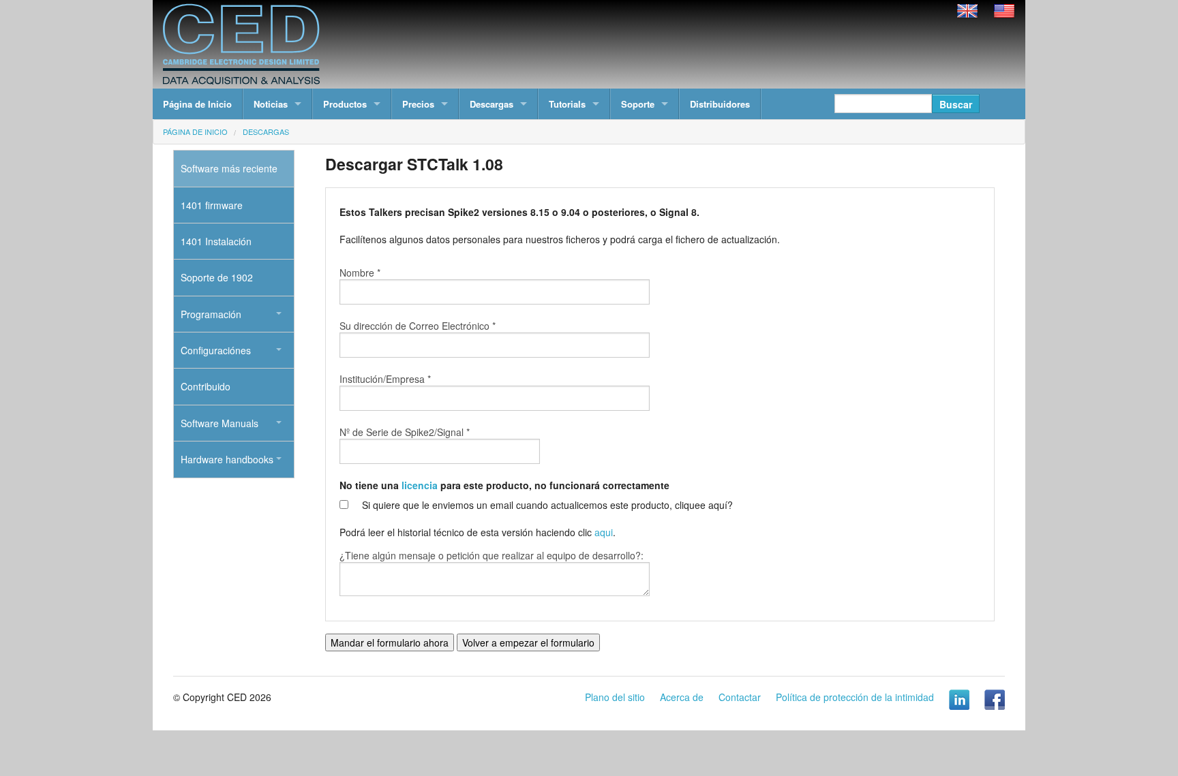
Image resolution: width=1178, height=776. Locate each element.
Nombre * (359, 272)
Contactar (740, 697)
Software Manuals (219, 423)
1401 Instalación (216, 241)
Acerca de (682, 697)
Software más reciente (229, 168)
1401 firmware (212, 205)
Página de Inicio (197, 103)
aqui (603, 532)
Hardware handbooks (227, 459)
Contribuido (205, 386)
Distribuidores (720, 103)
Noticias (271, 103)
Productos (345, 103)
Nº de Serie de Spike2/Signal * (404, 432)
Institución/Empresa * (385, 379)
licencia (420, 485)
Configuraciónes (216, 350)
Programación (211, 314)
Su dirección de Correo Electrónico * (417, 325)
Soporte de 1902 (217, 277)
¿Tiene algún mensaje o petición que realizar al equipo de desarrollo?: (491, 555)
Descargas (491, 103)
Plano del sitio (615, 697)
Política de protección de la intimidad (855, 697)
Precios (418, 103)
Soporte (637, 103)
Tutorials (567, 103)
